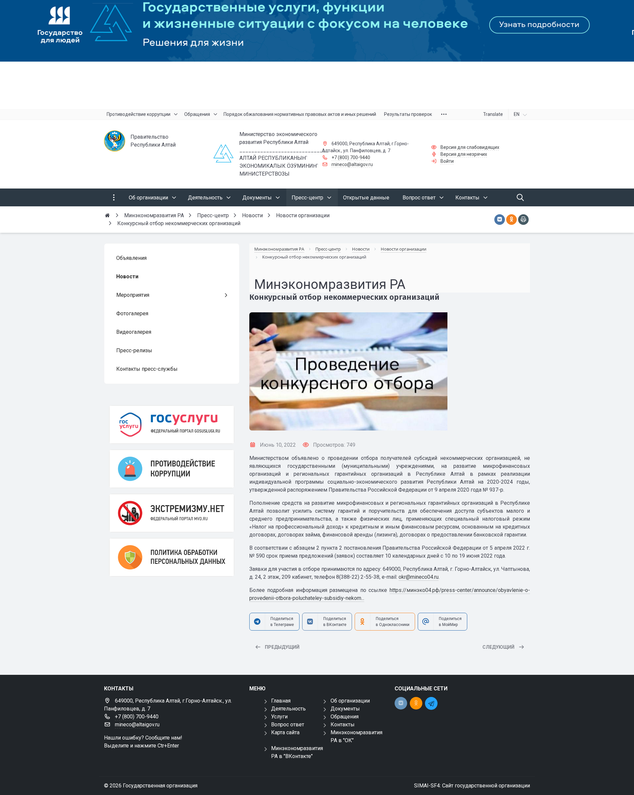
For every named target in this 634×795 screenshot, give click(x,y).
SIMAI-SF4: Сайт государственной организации (472, 785)
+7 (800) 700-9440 (351, 157)
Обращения (345, 716)
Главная (281, 701)
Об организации (350, 701)
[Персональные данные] (171, 557)
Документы (345, 709)
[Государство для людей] (317, 54)
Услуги (279, 716)
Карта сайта (285, 732)
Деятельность (288, 709)
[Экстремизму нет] (171, 513)
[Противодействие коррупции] (171, 469)
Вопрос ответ (287, 724)
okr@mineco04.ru (419, 577)
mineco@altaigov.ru (352, 164)
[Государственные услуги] (171, 424)
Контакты (343, 724)
